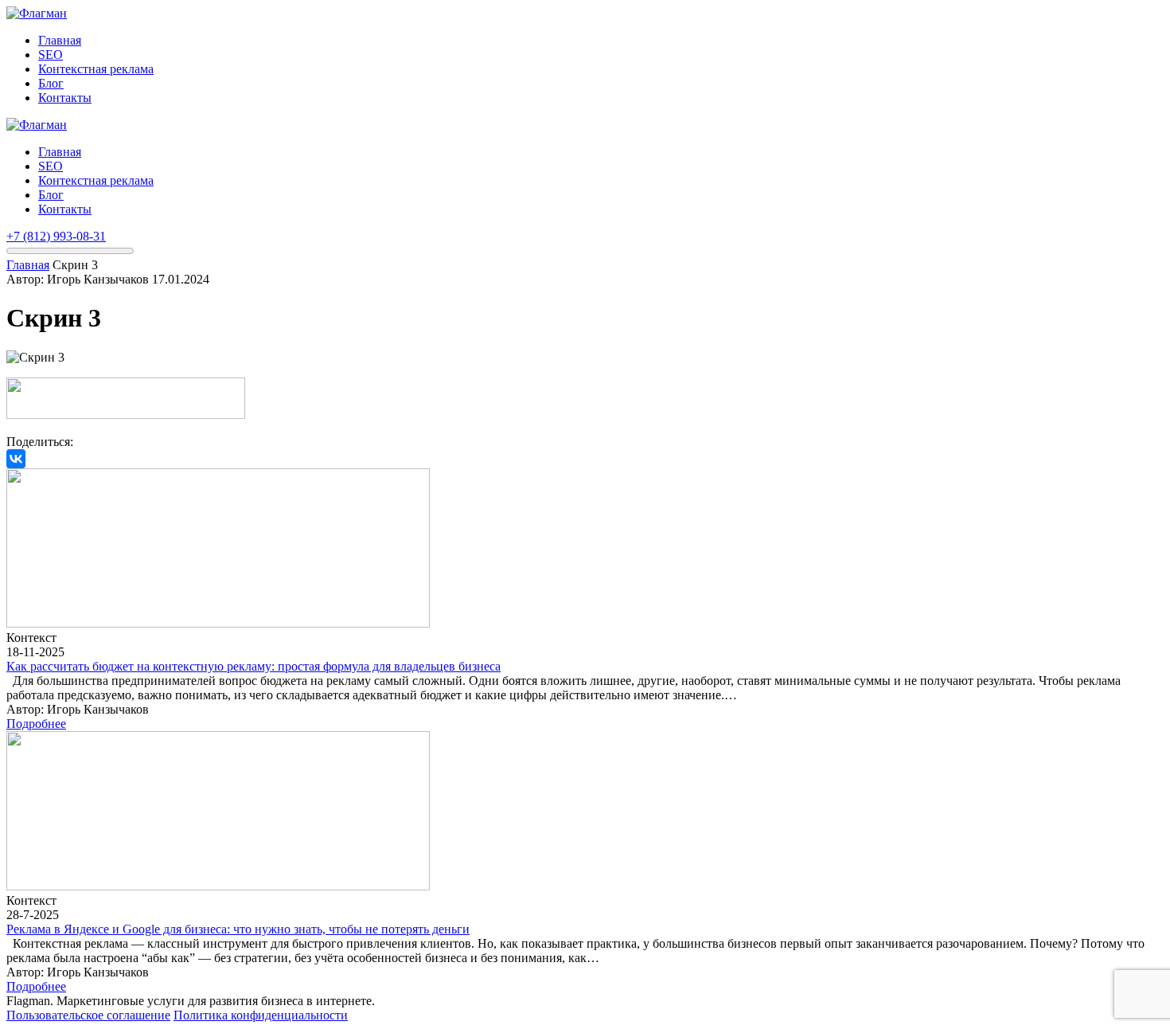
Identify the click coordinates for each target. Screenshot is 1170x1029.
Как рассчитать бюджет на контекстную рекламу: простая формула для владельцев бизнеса (253, 666)
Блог (51, 83)
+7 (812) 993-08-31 (56, 236)
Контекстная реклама (96, 69)
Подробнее (36, 723)
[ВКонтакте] (15, 458)
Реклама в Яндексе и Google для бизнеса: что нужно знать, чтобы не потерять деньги (238, 929)
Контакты (65, 97)
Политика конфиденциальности (261, 1015)
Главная (59, 40)
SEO (50, 54)
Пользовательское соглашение (88, 1015)
